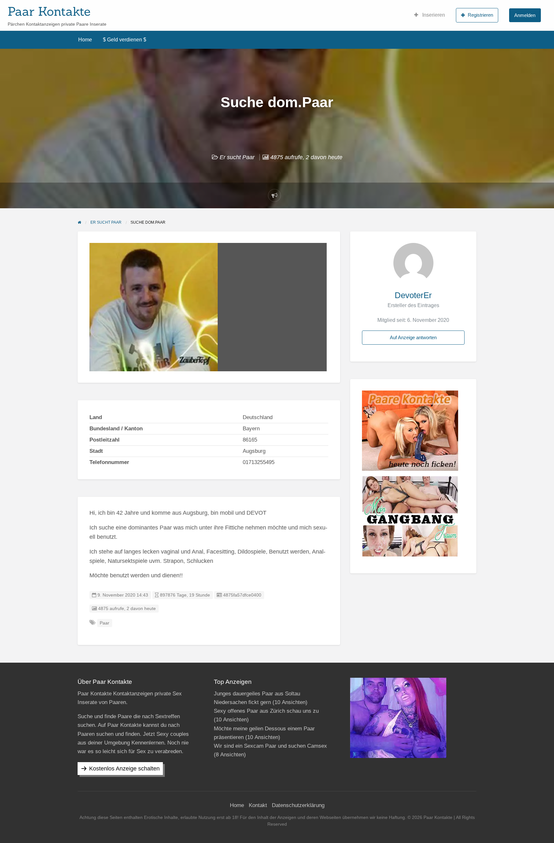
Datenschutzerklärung (298, 805)
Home (85, 39)
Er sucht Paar (237, 157)
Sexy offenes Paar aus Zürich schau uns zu (266, 711)
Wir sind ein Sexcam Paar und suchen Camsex (270, 746)
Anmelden (524, 15)
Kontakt (258, 805)
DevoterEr (413, 295)
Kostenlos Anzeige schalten (124, 768)
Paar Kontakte (49, 11)
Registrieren (480, 15)
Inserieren (433, 15)
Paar (104, 623)
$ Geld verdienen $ (124, 39)
